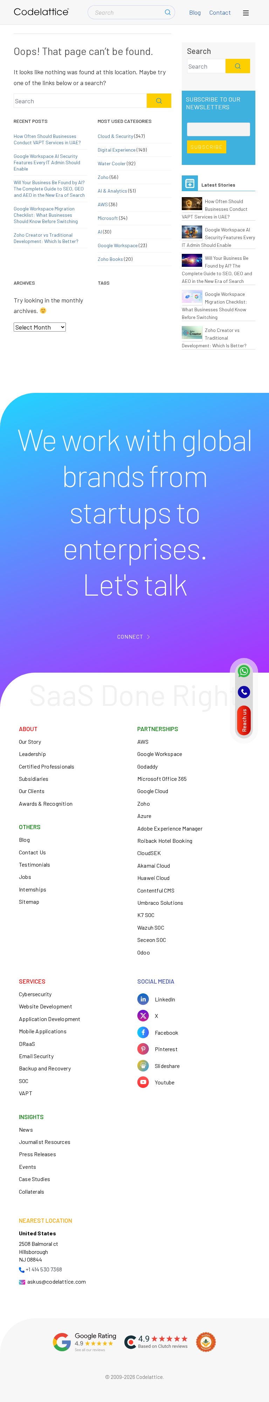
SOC (24, 1080)
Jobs (25, 876)
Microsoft (108, 218)
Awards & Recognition (46, 803)
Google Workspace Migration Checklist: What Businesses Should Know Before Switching (46, 215)
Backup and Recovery (45, 1068)
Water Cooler (112, 163)
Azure (144, 815)
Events (27, 1166)
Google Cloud (152, 790)
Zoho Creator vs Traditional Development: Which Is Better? (46, 238)
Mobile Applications (43, 1031)
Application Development (50, 1018)
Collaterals (31, 1191)
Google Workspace (118, 245)
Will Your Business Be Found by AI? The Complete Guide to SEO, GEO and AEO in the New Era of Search (49, 188)
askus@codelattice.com (56, 1281)
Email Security (36, 1056)
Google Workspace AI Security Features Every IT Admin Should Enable (47, 162)
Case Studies (34, 1178)
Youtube (164, 1082)
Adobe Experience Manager (169, 828)
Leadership (32, 753)
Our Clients (31, 790)
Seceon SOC (151, 939)
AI (100, 232)
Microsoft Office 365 (162, 778)
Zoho (103, 177)
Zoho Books (110, 259)
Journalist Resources (44, 1141)
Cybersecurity (35, 994)
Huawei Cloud (153, 877)
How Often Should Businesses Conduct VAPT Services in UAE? (47, 139)
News (26, 1129)
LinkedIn (165, 999)
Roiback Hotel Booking (164, 840)
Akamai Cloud (153, 865)
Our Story (30, 741)
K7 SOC (145, 914)
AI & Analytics (112, 191)
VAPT (25, 1093)
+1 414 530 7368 (44, 1269)
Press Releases (37, 1154)
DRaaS (27, 1043)
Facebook (167, 1032)
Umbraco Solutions (160, 902)
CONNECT (130, 636)
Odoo (143, 952)
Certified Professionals (47, 766)
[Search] (168, 12)
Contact (220, 12)
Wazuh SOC (150, 927)
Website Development (45, 1006)
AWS (103, 204)
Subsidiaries (33, 778)
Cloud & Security (115, 136)
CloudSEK (149, 852)
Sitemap (29, 901)
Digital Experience (117, 150)
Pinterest (166, 1049)
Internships (32, 889)
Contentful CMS (155, 890)
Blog (195, 12)
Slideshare (167, 1065)
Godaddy (147, 766)
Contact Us (32, 852)
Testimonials (34, 864)
